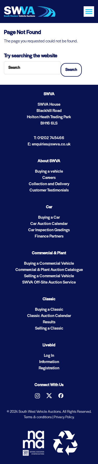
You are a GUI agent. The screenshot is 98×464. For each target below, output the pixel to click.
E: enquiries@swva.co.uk (49, 144)
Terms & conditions (38, 417)
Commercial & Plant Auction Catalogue (49, 270)
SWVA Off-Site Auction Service (49, 282)
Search (71, 70)
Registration (49, 368)
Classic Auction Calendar (49, 316)
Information (49, 362)
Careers (49, 178)
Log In (49, 356)
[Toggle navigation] (89, 11)
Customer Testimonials (49, 190)
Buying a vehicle (49, 171)
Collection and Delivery (49, 184)
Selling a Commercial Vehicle (49, 276)
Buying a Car (49, 218)
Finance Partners (49, 236)
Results (49, 322)
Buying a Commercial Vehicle (49, 264)
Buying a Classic (49, 310)
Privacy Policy (64, 417)
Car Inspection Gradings (49, 230)
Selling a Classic (49, 328)
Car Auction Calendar (49, 224)
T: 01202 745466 (49, 138)
